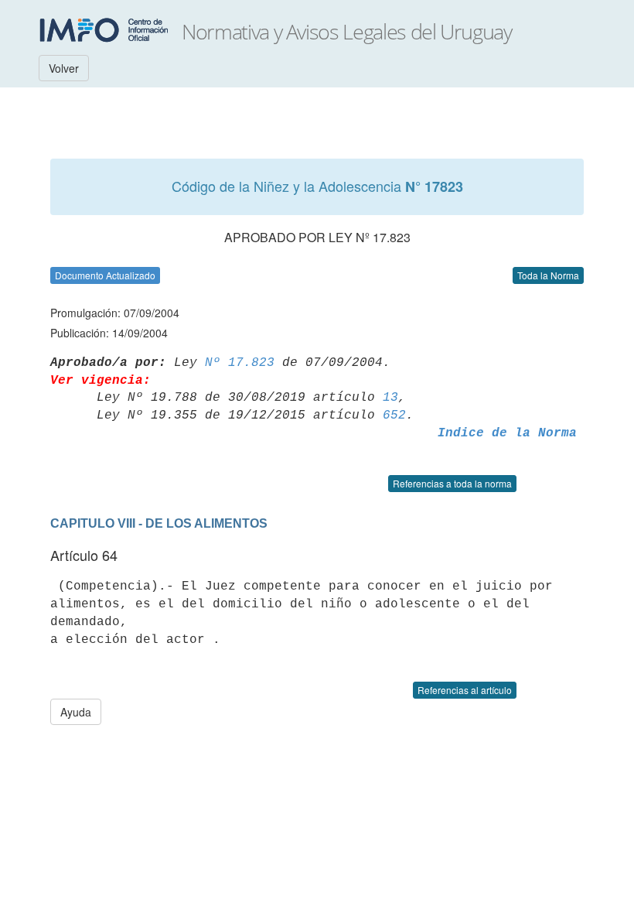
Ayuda (75, 712)
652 (394, 415)
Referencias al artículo (465, 689)
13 (390, 398)
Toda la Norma (548, 275)
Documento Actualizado (105, 275)
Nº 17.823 (239, 363)
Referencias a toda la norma (452, 483)
